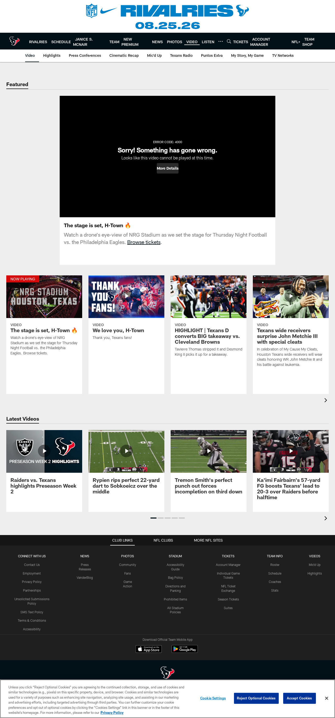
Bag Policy (175, 577)
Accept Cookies (299, 698)
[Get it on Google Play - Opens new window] (185, 651)
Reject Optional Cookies (256, 698)
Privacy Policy (32, 581)
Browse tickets (143, 242)
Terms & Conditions (32, 620)
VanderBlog (85, 577)
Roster (275, 564)
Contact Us (32, 564)
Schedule (274, 573)
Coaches (275, 581)
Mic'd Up (315, 564)
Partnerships (32, 590)
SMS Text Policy (31, 612)
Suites (228, 608)
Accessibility (32, 629)
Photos (127, 556)
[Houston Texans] (167, 673)
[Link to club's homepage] (14, 41)
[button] (167, 168)
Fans (127, 573)
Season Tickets (228, 599)
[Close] (326, 698)
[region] (167, 699)
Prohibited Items (175, 599)
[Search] (229, 41)
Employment (32, 573)
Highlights (315, 573)
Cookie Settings (213, 698)
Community (127, 564)
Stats (274, 590)
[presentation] (327, 401)
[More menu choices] (221, 41)
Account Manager (228, 564)
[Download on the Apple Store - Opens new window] (149, 649)
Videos (314, 556)
